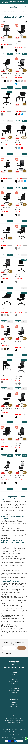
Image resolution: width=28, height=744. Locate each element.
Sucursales (14, 702)
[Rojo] (19, 114)
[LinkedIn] (12, 667)
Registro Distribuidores (14, 683)
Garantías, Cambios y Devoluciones (14, 690)
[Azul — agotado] (19, 148)
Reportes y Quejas (14, 686)
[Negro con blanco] (19, 81)
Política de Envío (7, 731)
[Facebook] (5, 667)
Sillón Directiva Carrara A (6, 562)
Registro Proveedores (14, 681)
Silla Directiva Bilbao (12, 558)
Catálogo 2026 (14, 704)
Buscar (14, 677)
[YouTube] (22, 667)
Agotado (10, 120)
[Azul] (16, 83)
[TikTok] (19, 667)
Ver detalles (4, 53)
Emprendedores (14, 709)
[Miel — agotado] (5, 315)
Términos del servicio (14, 688)
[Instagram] (8, 667)
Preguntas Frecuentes (7, 729)
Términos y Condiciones (18, 731)
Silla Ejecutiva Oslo (6, 553)
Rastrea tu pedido (14, 706)
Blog (14, 711)
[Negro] (2, 47)
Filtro (3, 21)
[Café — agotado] (8, 315)
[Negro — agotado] (2, 114)
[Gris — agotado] (22, 81)
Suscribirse (21, 648)
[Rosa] (10, 81)
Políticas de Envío (14, 692)
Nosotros (14, 674)
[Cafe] (5, 349)
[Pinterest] (15, 667)
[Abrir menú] (2, 7)
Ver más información (5, 514)
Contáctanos (14, 679)
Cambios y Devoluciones (20, 729)
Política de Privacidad (14, 695)
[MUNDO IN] (14, 662)
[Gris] (8, 81)
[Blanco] (2, 81)
